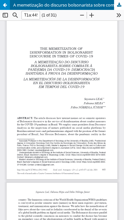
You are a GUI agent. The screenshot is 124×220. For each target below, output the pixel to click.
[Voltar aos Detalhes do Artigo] (5, 5)
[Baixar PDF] (119, 5)
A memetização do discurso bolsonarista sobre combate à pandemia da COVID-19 (68, 5)
